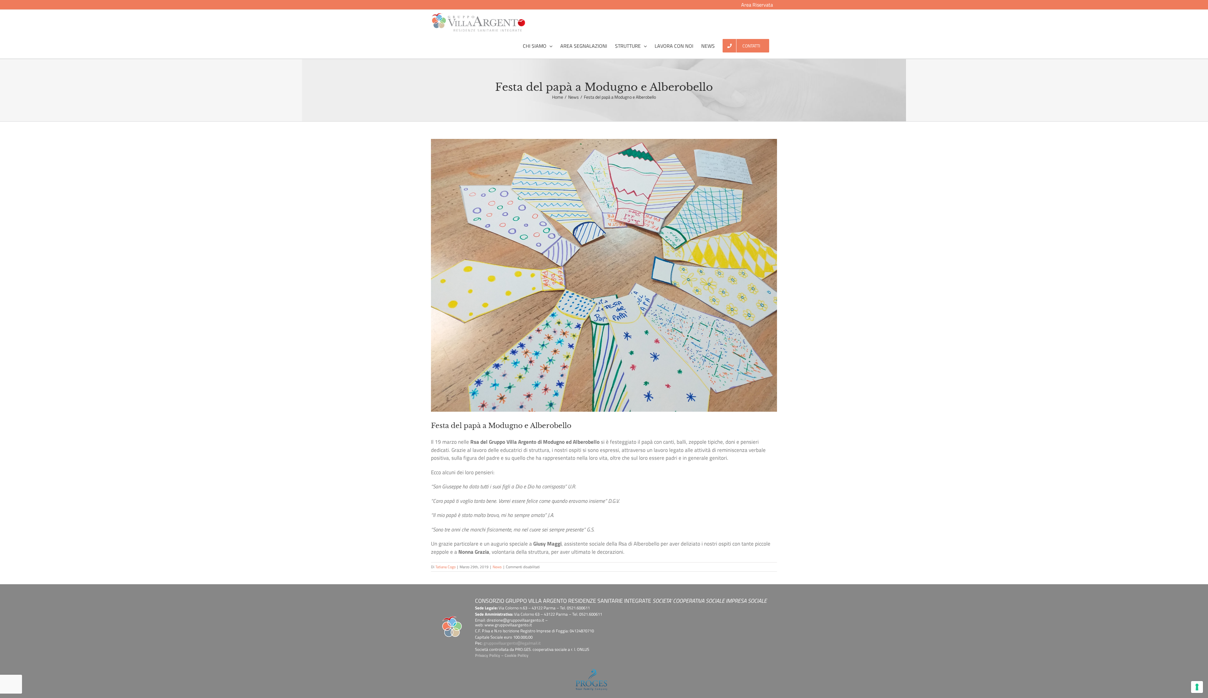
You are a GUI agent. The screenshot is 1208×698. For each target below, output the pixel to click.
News (497, 567)
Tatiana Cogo (445, 567)
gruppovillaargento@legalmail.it (512, 643)
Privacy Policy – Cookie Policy (501, 655)
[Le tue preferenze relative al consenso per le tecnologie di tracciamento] (1197, 687)
